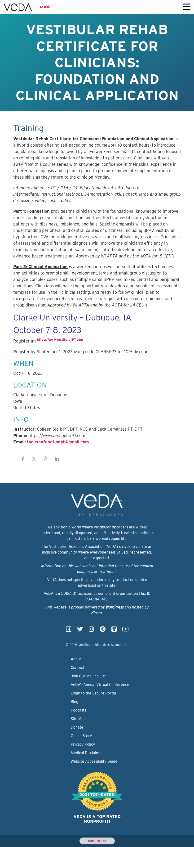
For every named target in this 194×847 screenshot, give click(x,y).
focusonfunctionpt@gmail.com (58, 441)
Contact (77, 667)
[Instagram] (91, 630)
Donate (77, 727)
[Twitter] (80, 630)
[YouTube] (125, 630)
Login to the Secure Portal (93, 693)
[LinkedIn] (114, 630)
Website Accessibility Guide (94, 761)
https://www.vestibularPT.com (60, 340)
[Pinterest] (102, 630)
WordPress (115, 607)
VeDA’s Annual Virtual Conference (100, 684)
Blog (74, 701)
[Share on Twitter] (34, 458)
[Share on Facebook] (22, 458)
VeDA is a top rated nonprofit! (97, 819)
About (76, 659)
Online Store (81, 736)
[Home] (18, 7)
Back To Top (97, 841)
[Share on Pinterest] (45, 458)
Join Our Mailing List (88, 676)
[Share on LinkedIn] (56, 458)
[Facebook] (68, 630)
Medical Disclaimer (87, 753)
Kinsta (96, 613)
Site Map (78, 718)
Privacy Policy (83, 744)
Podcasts (78, 710)
